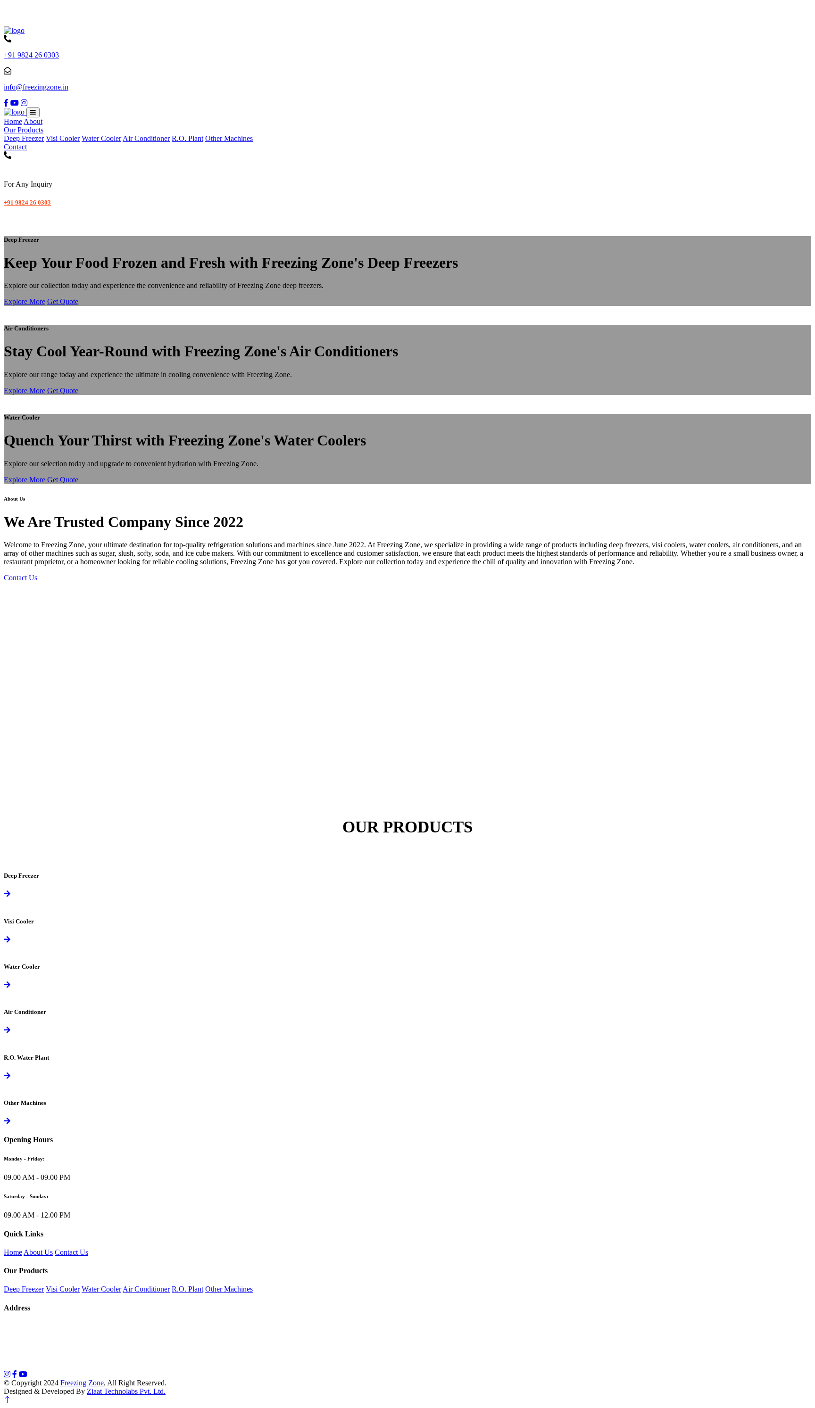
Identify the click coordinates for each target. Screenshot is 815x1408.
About (33, 121)
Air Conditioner (146, 138)
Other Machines (229, 138)
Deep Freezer (24, 138)
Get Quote (62, 301)
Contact (15, 147)
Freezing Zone (82, 1383)
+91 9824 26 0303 (31, 55)
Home (13, 121)
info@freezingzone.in (36, 87)
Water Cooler (101, 138)
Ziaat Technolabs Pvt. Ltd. (126, 1391)
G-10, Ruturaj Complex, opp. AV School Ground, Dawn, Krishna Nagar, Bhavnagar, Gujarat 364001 (160, 1326)
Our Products (23, 130)
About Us (38, 1252)
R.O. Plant (187, 138)
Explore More (24, 301)
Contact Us (20, 578)
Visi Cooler (63, 138)
